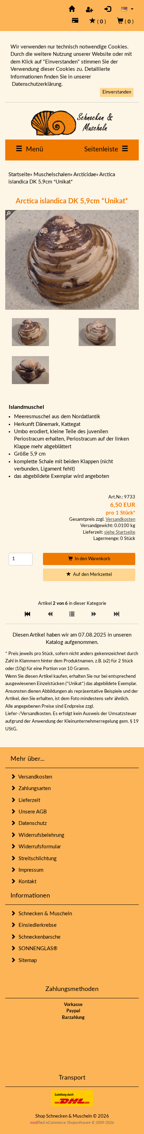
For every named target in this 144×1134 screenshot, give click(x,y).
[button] (127, 8)
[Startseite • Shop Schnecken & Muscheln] (72, 123)
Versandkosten (120, 519)
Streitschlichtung (36, 858)
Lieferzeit (28, 800)
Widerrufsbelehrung (40, 835)
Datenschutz (31, 823)
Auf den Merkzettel (91, 574)
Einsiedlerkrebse (36, 925)
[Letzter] (116, 614)
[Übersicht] (71, 614)
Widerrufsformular (38, 846)
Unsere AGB (31, 811)
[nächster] (94, 614)
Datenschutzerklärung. (37, 84)
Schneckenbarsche (38, 937)
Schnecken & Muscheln (44, 913)
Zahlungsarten (33, 788)
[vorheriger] (49, 614)
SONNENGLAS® (36, 948)
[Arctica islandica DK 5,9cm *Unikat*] (30, 332)
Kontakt (26, 881)
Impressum (29, 870)
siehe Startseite (119, 532)
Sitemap (26, 960)
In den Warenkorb (91, 559)
